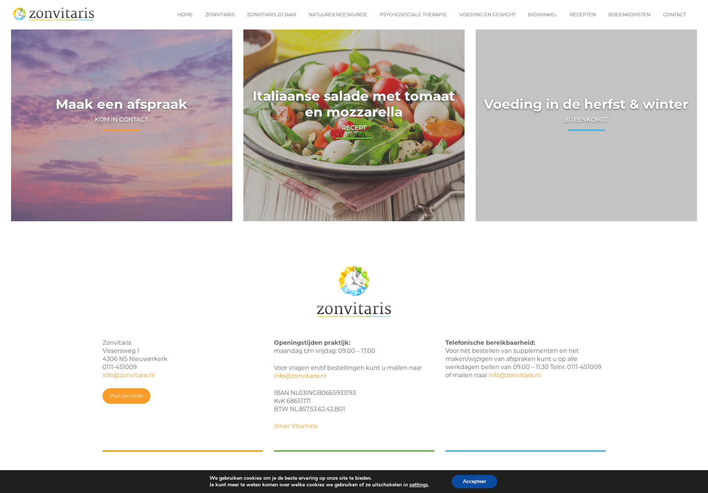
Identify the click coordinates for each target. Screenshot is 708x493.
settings (418, 485)
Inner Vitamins (295, 426)
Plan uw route (126, 396)
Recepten (583, 14)
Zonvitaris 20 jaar (271, 14)
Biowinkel (542, 14)
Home (185, 14)
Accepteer (474, 481)
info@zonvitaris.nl (129, 375)
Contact (674, 14)
